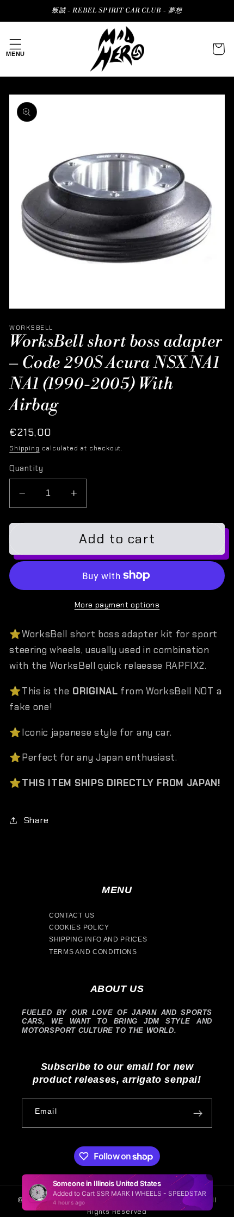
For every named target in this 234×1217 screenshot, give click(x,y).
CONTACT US (72, 915)
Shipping (24, 448)
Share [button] (36, 820)
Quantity (26, 468)
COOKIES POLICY (79, 927)
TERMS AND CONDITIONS (93, 952)
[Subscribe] (198, 1113)
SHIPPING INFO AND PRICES (98, 939)
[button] (15, 49)
